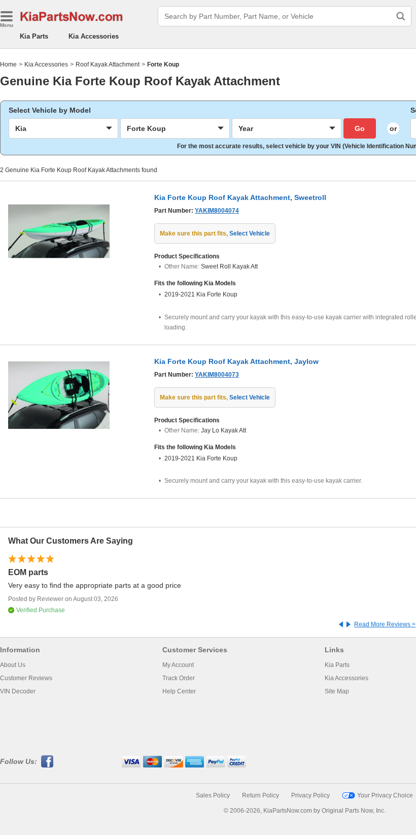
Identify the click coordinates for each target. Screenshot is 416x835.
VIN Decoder (18, 691)
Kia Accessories (93, 36)
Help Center (179, 691)
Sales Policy (213, 795)
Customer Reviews (26, 678)
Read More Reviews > (384, 624)
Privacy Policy (310, 795)
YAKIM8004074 (217, 210)
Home (8, 64)
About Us (12, 665)
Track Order (178, 678)
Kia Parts (34, 36)
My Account (178, 665)
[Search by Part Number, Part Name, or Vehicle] (401, 16)
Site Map (337, 691)
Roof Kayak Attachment (108, 64)
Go (360, 128)
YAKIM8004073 (217, 374)
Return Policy (260, 795)
